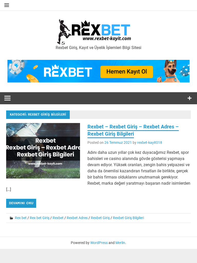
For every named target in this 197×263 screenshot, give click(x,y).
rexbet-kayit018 (149, 142)
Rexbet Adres (77, 218)
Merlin (120, 243)
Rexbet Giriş (100, 218)
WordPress (99, 243)
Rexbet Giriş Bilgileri (128, 218)
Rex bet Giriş (40, 218)
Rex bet (21, 218)
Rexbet (58, 218)
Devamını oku (21, 203)
